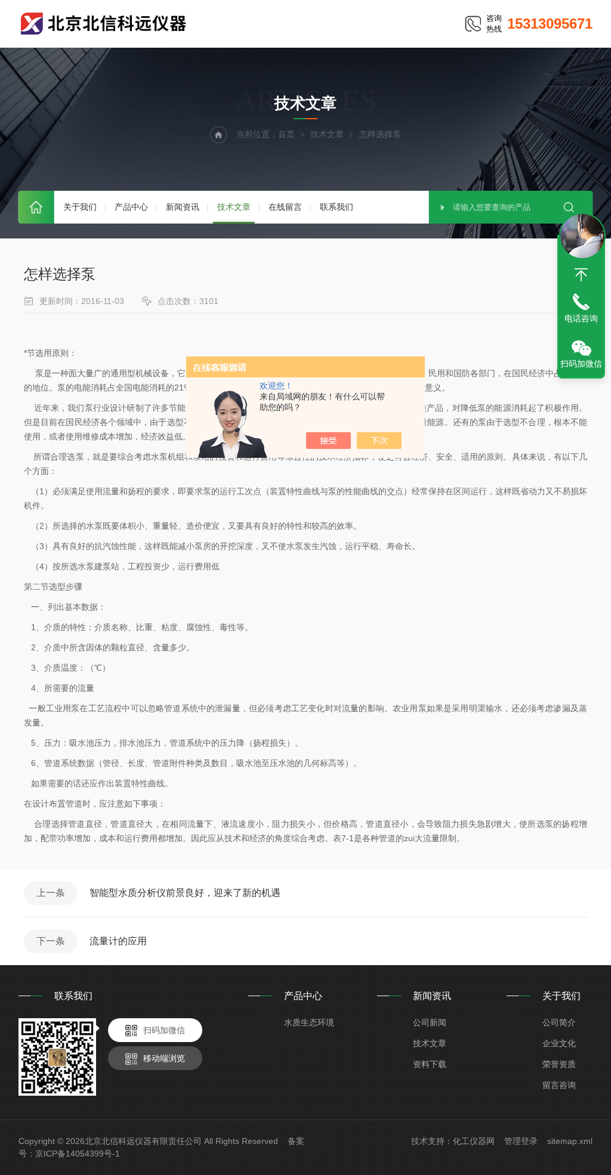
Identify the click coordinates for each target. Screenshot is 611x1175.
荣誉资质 (559, 1064)
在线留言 (285, 207)
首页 (36, 207)
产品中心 (131, 207)
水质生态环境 (309, 1022)
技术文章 (234, 207)
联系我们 (336, 207)
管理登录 (521, 1141)
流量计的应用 (118, 941)
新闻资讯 (182, 207)
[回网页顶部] (581, 275)
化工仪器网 (474, 1141)
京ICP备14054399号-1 (77, 1153)
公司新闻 (429, 1022)
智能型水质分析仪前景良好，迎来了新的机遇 (185, 893)
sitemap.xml (570, 1141)
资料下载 (429, 1064)
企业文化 (559, 1043)
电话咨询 (581, 318)
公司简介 (559, 1022)
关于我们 (80, 207)
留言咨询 (559, 1085)
